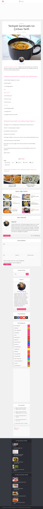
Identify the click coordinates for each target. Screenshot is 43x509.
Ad (4, 255)
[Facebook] (18, 317)
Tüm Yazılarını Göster (21, 309)
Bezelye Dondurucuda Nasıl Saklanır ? (19, 470)
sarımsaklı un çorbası (15, 169)
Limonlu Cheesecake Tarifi (20, 415)
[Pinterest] (21, 317)
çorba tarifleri (7, 169)
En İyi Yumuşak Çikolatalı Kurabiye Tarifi (18, 489)
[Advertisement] (21, 11)
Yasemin (23, 63)
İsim (4, 244)
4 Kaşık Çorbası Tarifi (16, 203)
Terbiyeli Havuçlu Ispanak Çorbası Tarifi (16, 197)
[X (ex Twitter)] (26, 317)
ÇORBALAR (21, 23)
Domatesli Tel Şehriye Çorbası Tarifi (19, 503)
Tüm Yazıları (7, 235)
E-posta (17, 255)
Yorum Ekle (24, 32)
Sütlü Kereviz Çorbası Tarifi (35, 210)
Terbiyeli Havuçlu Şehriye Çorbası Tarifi (35, 204)
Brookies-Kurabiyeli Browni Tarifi (20, 482)
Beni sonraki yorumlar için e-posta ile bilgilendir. (14, 260)
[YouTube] (24, 317)
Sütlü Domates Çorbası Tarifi (15, 210)
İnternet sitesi (30, 255)
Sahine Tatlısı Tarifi (19, 423)
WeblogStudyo (23, 507)
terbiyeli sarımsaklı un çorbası (27, 169)
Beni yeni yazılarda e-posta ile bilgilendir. (12, 262)
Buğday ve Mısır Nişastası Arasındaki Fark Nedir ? (18, 455)
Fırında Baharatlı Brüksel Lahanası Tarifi (18, 462)
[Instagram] (15, 317)
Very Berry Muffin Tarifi (18, 448)
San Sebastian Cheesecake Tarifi (20, 496)
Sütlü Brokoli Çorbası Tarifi (35, 197)
